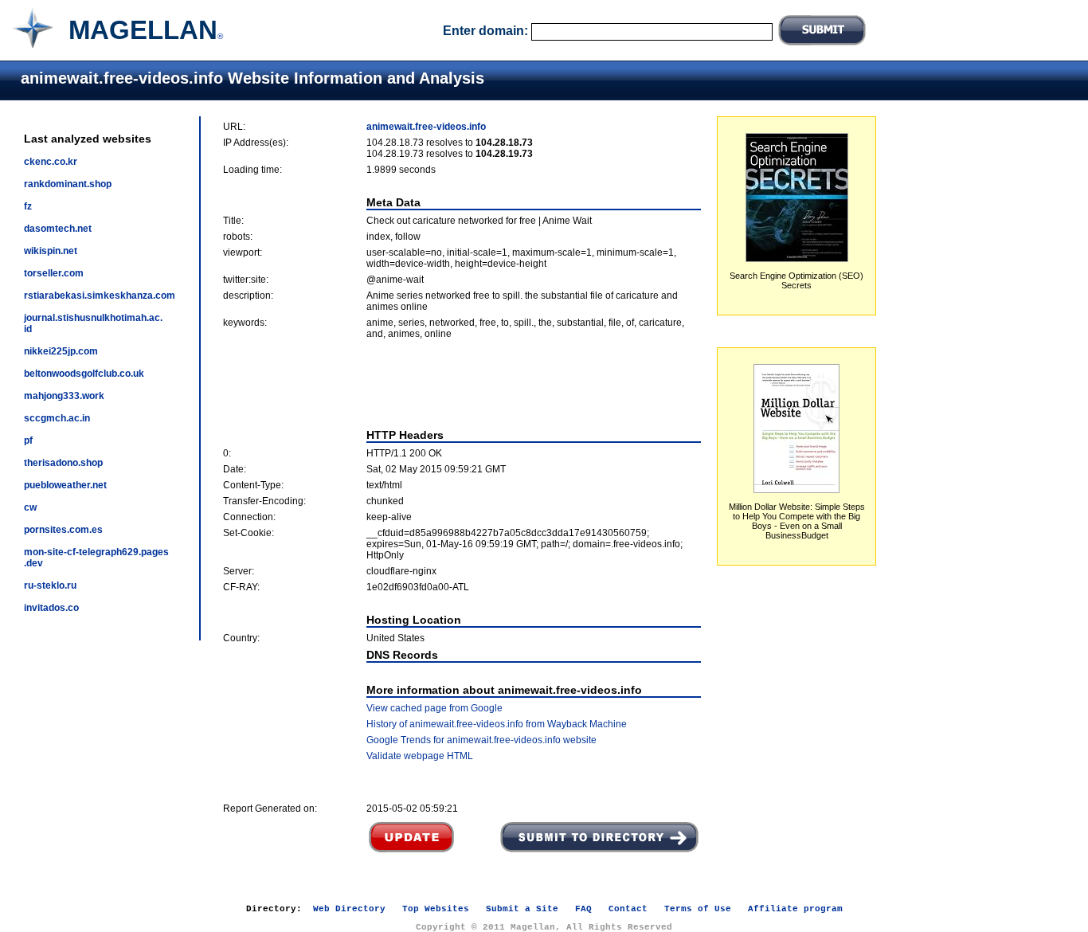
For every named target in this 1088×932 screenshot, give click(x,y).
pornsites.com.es (63, 529)
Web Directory (349, 909)
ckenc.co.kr (50, 161)
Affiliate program (795, 909)
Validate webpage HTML (419, 756)
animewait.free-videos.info (426, 126)
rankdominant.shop (68, 184)
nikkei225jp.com (61, 351)
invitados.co (51, 607)
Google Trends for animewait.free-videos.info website (481, 740)
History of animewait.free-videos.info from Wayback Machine (496, 724)
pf (28, 440)
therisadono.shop (63, 462)
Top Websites (435, 909)
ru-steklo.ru (50, 585)
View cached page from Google (434, 708)
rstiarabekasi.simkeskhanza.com (99, 295)
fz (28, 206)
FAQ (583, 909)
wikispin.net (50, 250)
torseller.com (54, 273)
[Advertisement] (462, 384)
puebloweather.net (65, 485)
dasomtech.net (58, 228)
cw (30, 507)
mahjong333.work (64, 395)
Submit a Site (522, 909)
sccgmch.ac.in (57, 418)
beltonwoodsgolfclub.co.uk (84, 373)
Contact (628, 909)
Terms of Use (697, 909)
